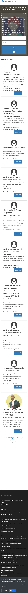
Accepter (12, 590)
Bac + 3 (11, 382)
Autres (4, 29)
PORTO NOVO (7, 188)
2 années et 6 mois (11, 384)
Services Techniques (13, 29)
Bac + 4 (14, 127)
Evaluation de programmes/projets (8, 541)
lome (5, 426)
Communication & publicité (7, 570)
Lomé (5, 127)
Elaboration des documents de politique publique (12, 536)
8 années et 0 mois (11, 312)
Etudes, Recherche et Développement (11, 25)
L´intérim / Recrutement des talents (9, 567)
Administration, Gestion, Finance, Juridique (12, 21)
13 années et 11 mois (12, 90)
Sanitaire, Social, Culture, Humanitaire (11, 30)
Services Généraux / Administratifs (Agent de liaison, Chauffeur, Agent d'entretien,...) (14, 33)
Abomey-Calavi (7, 380)
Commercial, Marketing (15, 17)
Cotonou (6, 86)
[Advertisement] (12, 464)
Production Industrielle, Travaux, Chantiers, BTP (13, 27)
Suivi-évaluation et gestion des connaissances (11, 543)
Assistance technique (5, 546)
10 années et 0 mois (12, 129)
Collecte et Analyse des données (8, 553)
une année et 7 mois (11, 267)
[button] (25, 2)
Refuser (5, 590)
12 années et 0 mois (12, 231)
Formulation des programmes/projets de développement (13, 538)
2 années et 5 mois (11, 159)
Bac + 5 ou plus (12, 88)
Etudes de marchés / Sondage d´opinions (10, 560)
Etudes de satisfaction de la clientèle (9, 562)
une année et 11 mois (12, 428)
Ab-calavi (6, 157)
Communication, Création (20, 19)
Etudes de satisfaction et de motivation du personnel (12, 565)
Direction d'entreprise (8, 19)
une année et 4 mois (11, 350)
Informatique (6, 23)
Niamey (6, 265)
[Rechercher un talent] (14, 52)
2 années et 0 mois (11, 192)
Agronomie (5, 17)
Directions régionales (6, 517)
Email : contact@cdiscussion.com (8, 528)
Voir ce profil (18, 93)
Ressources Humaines (16, 23)
